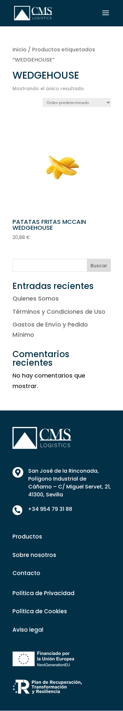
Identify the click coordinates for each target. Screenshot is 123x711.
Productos (27, 536)
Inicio (19, 49)
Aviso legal (27, 630)
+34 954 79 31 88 (50, 509)
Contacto (26, 573)
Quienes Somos (35, 298)
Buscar (99, 265)
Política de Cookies (39, 611)
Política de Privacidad (43, 593)
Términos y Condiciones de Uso (58, 311)
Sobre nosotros (34, 555)
